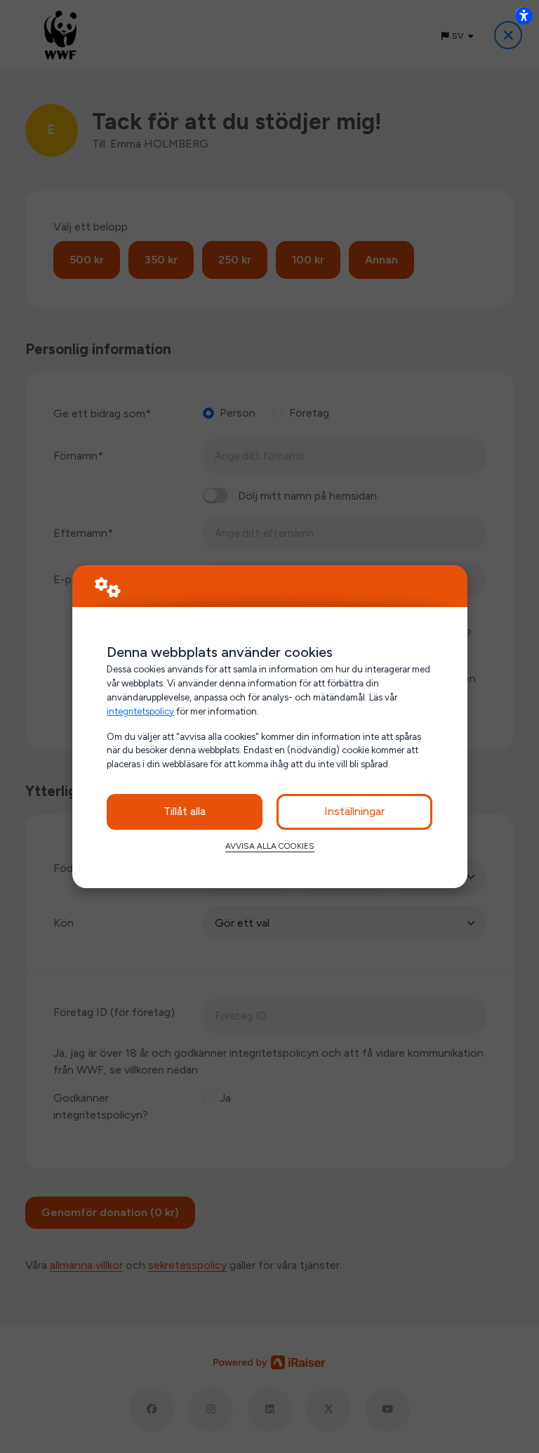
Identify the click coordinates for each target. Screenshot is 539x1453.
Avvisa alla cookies (269, 846)
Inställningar (354, 811)
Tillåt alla (185, 811)
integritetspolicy (140, 711)
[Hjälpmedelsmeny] (523, 15)
